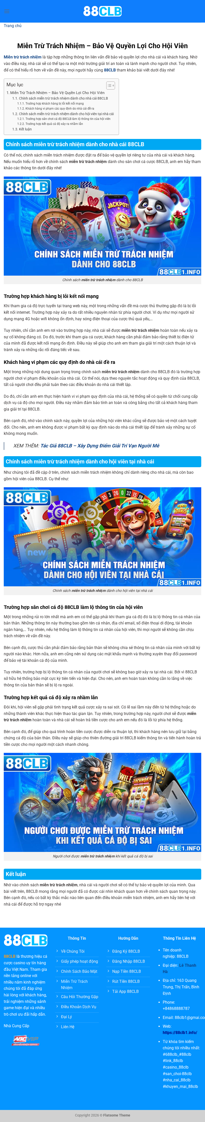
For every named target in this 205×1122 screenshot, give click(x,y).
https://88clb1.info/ (180, 1032)
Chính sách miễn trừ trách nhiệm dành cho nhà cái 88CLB (64, 98)
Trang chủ (13, 25)
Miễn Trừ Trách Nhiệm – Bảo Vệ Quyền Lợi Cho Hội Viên (57, 93)
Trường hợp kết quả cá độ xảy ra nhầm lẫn (54, 124)
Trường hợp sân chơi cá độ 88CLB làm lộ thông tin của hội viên (68, 119)
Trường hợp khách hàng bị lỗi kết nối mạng (55, 103)
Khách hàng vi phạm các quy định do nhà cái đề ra (60, 108)
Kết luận (25, 129)
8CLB (11, 956)
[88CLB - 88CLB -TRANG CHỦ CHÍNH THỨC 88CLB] (103, 11)
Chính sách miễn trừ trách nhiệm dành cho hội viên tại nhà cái (66, 114)
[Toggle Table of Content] (108, 85)
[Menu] (7, 11)
